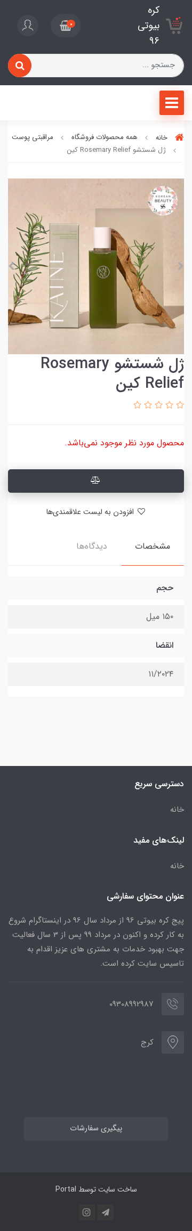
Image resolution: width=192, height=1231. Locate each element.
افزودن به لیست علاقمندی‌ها (91, 512)
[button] (66, 25)
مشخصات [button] (152, 546)
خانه (177, 809)
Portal (65, 1189)
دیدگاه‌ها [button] (91, 546)
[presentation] (181, 266)
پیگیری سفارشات (96, 1128)
